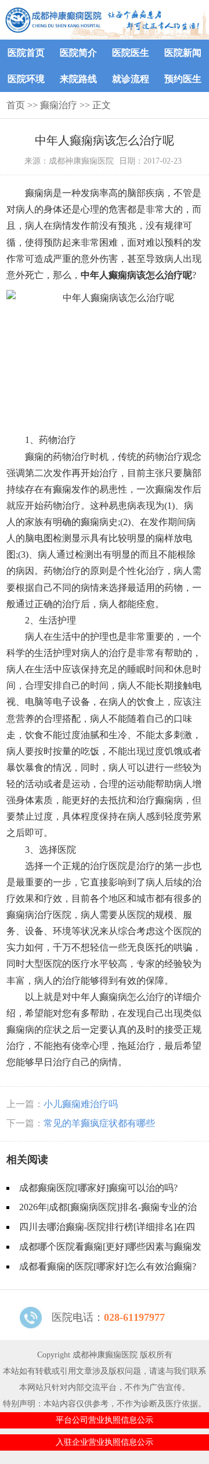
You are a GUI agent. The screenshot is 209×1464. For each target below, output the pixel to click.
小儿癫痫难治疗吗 (81, 1104)
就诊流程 (130, 79)
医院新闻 (182, 53)
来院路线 (78, 79)
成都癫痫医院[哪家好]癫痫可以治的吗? (98, 1188)
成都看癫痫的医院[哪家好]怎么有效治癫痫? (107, 1266)
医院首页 (26, 53)
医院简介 (78, 53)
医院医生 (130, 53)
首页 (15, 105)
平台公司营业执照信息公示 (104, 1420)
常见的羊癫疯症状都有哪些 (99, 1123)
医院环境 (26, 79)
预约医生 (182, 79)
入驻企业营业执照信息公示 (104, 1442)
